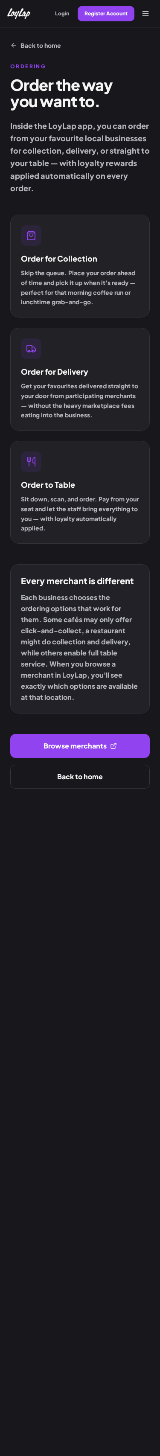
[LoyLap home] (19, 14)
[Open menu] (145, 13)
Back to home (40, 45)
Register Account (106, 13)
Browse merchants (75, 745)
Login (62, 13)
